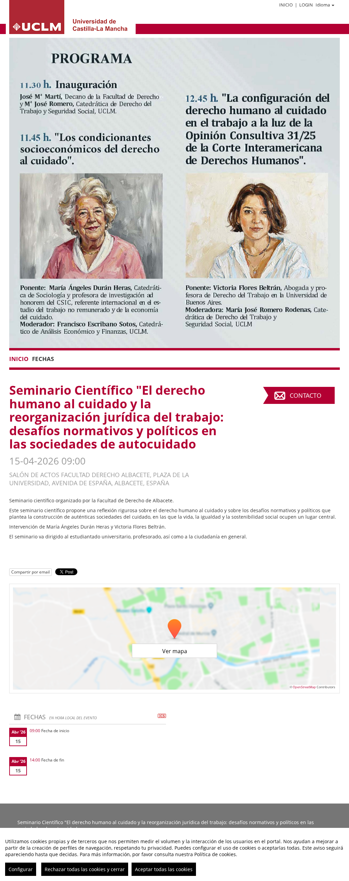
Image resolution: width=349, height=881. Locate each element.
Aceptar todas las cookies (164, 869)
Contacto (305, 395)
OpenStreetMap (304, 687)
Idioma (323, 5)
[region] (174, 854)
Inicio (286, 5)
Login (306, 5)
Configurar (21, 869)
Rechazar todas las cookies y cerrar (85, 869)
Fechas (43, 359)
